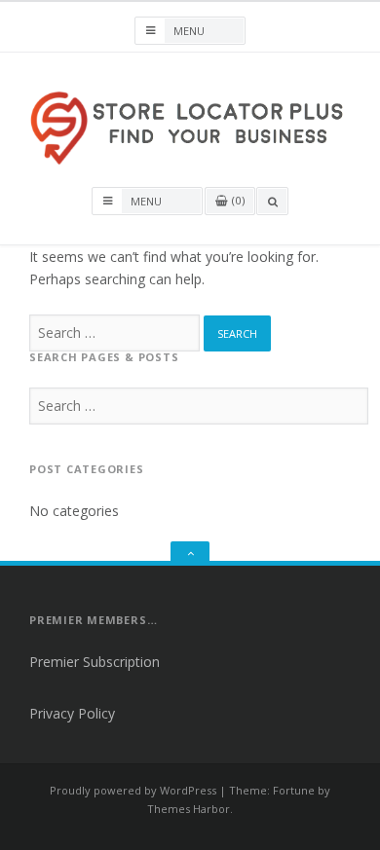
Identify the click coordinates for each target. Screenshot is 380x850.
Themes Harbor (188, 808)
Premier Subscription (94, 661)
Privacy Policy (72, 713)
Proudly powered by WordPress (133, 790)
